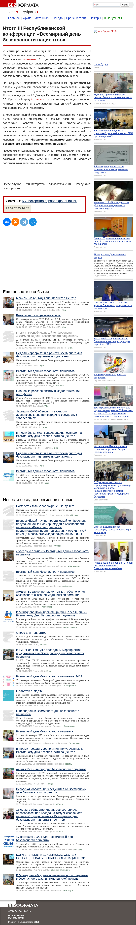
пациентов (29, 59)
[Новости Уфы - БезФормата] (20, 4)
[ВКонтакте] (7, 222)
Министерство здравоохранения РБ (49, 201)
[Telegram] (24, 222)
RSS (37, 922)
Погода (58, 18)
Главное (14, 18)
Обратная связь (16, 915)
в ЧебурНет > (113, 18)
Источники (42, 18)
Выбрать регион (16, 918)
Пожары (95, 18)
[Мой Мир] (33, 222)
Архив (27, 18)
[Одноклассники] (15, 222)
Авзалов (36, 99)
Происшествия (76, 18)
